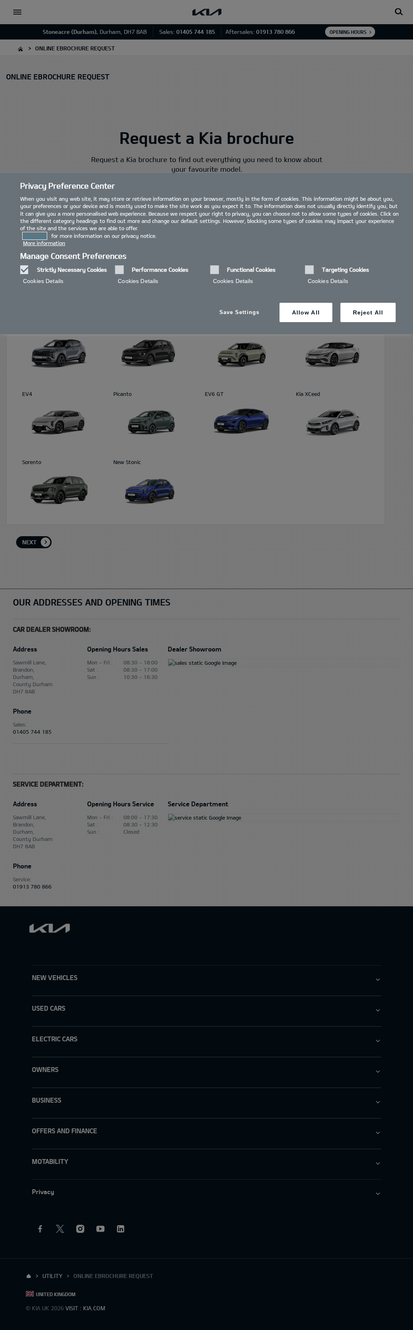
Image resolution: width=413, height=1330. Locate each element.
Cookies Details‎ (43, 281)
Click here (34, 236)
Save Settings (239, 312)
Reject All (368, 312)
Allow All (306, 312)
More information (44, 243)
